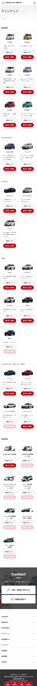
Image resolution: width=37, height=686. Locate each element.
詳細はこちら (9, 52)
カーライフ (4, 645)
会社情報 (4, 651)
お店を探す (4, 617)
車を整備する (5, 639)
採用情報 (4, 656)
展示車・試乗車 (9, 57)
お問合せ (4, 662)
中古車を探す (5, 628)
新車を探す (4, 622)
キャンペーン (5, 634)
